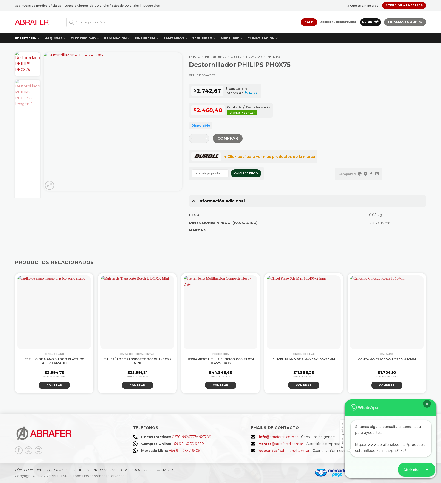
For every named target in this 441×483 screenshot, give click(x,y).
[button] (338, 22)
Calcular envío (246, 173)
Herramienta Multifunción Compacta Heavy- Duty (220, 361)
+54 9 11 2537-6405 (184, 451)
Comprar (228, 138)
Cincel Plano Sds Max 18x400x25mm (303, 359)
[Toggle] (193, 201)
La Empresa (81, 470)
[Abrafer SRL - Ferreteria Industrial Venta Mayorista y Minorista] (32, 22)
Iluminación (115, 38)
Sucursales (151, 5)
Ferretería (25, 38)
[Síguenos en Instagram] (28, 450)
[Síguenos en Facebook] (19, 450)
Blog (124, 470)
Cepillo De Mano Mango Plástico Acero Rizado (54, 361)
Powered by (342, 435)
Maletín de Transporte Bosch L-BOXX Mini (137, 361)
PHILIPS (273, 56)
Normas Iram (105, 470)
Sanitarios (173, 38)
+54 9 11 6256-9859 (188, 444)
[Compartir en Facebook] (371, 174)
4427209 (204, 437)
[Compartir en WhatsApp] (359, 174)
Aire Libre (229, 38)
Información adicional (221, 201)
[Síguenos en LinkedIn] (38, 450)
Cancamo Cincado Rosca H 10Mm (387, 359)
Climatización (260, 38)
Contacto (164, 470)
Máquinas (53, 38)
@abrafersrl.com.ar (278, 437)
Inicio (194, 56)
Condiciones (56, 470)
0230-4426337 (184, 437)
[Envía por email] (377, 174)
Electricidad (83, 38)
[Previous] (52, 122)
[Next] (174, 122)
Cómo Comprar (28, 470)
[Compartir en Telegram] (365, 174)
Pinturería (145, 38)
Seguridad (202, 38)
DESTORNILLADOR (246, 56)
